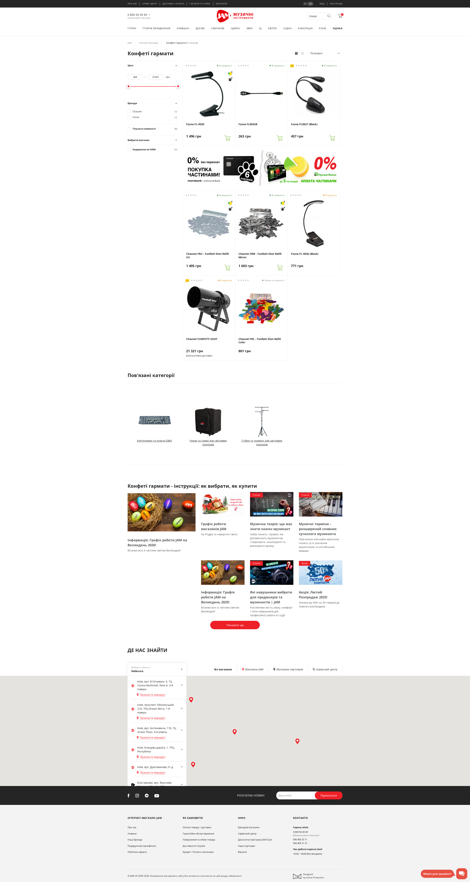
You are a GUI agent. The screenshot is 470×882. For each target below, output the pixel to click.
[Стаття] (272, 504)
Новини (132, 833)
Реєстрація (336, 3)
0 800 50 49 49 (137, 15)
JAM (130, 42)
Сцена (287, 28)
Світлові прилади (148, 42)
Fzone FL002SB (247, 124)
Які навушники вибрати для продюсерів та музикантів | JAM (271, 597)
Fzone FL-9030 (195, 124)
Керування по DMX (155, 149)
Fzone (155, 117)
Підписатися (328, 795)
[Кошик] (227, 138)
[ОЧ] (230, 73)
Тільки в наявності (155, 129)
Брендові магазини (248, 827)
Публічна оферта (137, 852)
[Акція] (320, 572)
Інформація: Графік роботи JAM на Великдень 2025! (218, 597)
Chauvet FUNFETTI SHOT (201, 339)
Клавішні (183, 28)
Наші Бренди (135, 839)
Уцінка (337, 28)
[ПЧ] (230, 79)
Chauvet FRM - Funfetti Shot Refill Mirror (259, 255)
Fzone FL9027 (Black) (304, 124)
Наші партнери (246, 845)
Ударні (235, 28)
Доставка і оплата (173, 3)
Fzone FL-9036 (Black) (304, 254)
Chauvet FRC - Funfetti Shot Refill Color (259, 340)
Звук (250, 28)
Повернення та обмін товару (199, 839)
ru (305, 3)
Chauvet (155, 111)
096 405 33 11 (300, 839)
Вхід (322, 3)
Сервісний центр (247, 833)
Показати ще (235, 625)
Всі (223, 669)
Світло (272, 28)
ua (310, 3)
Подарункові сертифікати (142, 845)
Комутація (305, 28)
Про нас (132, 3)
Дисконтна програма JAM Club (255, 839)
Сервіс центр (149, 3)
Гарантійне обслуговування (198, 833)
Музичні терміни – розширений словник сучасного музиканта (318, 529)
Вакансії (242, 852)
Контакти (221, 3)
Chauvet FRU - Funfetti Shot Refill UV (207, 255)
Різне (322, 28)
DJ (260, 28)
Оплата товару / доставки (197, 827)
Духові (200, 28)
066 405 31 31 (300, 843)
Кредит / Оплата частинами (198, 852)
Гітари (132, 28)
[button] (191, 700)
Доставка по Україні (194, 845)
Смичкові (217, 28)
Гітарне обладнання (156, 28)
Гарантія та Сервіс (199, 3)
